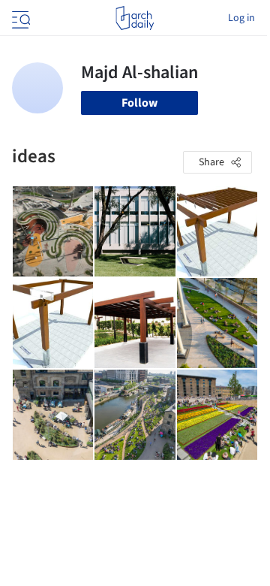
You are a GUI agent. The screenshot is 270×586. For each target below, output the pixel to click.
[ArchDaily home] (135, 18)
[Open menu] (19, 18)
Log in (241, 18)
